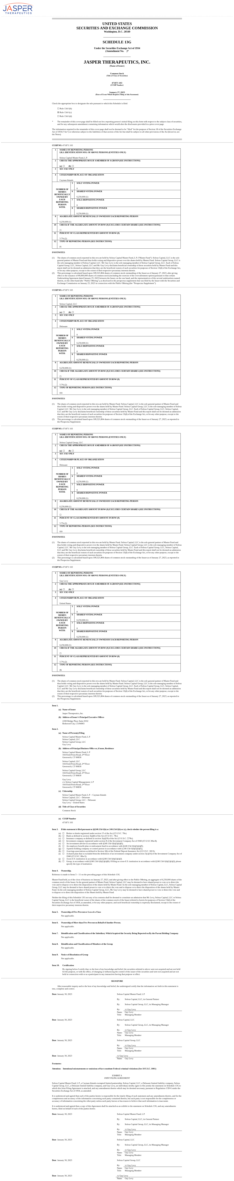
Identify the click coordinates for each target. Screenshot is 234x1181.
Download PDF (222, 7)
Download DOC (218, 7)
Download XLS (227, 7)
